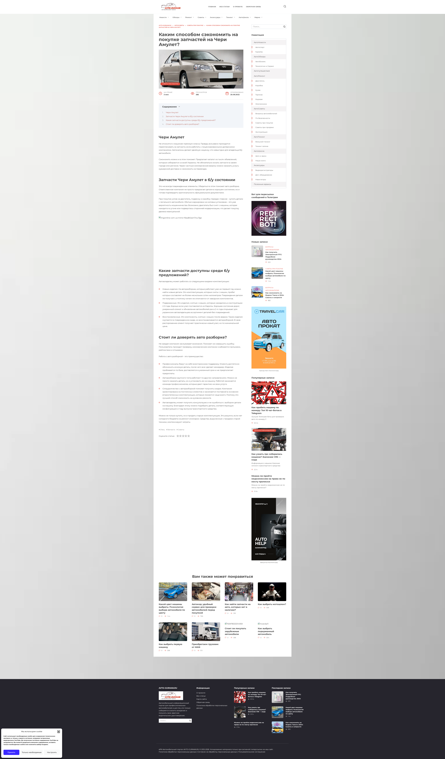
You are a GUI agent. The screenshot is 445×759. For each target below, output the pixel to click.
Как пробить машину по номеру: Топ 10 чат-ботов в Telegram (266, 410)
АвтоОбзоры (259, 57)
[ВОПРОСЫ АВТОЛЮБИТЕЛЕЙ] (268, 439)
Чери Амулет (172, 112)
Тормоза (258, 95)
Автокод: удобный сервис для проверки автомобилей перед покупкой (204, 608)
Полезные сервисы (262, 184)
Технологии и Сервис (264, 66)
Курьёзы (259, 52)
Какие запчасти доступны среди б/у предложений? (191, 120)
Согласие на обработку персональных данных (217, 752)
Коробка (259, 85)
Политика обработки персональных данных (211, 706)
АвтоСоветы (259, 109)
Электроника (261, 104)
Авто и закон (260, 156)
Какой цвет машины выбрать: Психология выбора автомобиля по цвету (275, 274)
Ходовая (258, 99)
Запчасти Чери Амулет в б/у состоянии (185, 116)
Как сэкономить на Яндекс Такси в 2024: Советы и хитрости (274, 295)
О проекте (238, 7)
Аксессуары (215, 17)
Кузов (257, 90)
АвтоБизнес (260, 61)
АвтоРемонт (259, 76)
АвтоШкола (244, 17)
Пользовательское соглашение (251, 752)
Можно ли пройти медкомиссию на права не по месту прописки (268, 479)
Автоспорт (259, 47)
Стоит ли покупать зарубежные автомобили (235, 631)
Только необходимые (31, 752)
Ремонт (188, 17)
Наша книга (260, 161)
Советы (201, 17)
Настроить (52, 752)
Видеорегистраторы (264, 170)
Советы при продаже (264, 127)
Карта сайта (201, 699)
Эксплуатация (261, 132)
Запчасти (171, 430)
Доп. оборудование (263, 175)
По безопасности (262, 118)
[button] (58, 731)
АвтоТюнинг (259, 137)
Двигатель (259, 81)
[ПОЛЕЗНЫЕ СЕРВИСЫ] (268, 393)
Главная (212, 7)
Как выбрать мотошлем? (272, 604)
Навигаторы (260, 179)
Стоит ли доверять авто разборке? (182, 124)
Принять (11, 752)
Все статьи (224, 7)
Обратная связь (253, 7)
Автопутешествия (262, 71)
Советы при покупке (170, 84)
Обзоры (176, 17)
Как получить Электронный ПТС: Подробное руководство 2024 (273, 255)
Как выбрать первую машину (170, 645)
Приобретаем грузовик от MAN (205, 645)
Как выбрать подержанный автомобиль (266, 631)
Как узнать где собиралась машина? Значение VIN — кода (266, 457)
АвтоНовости (260, 42)
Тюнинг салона (261, 146)
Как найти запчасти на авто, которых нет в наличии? (238, 607)
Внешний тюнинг (262, 142)
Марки (257, 17)
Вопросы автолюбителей (266, 114)
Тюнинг (229, 17)
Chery (162, 430)
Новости (163, 17)
